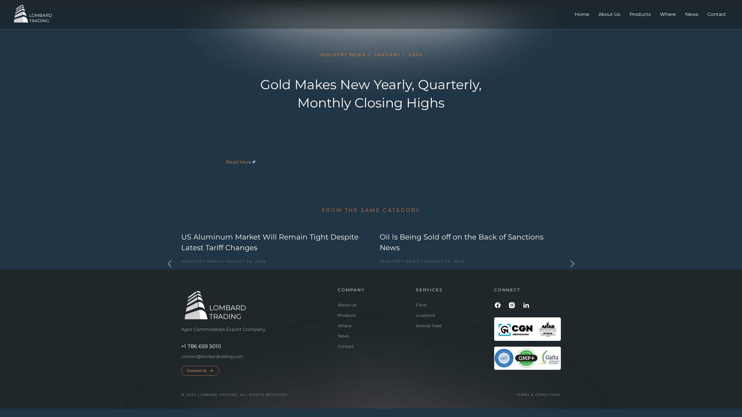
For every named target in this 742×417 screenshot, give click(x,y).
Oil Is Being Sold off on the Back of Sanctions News (461, 242)
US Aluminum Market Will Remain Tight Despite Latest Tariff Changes (270, 242)
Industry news (342, 54)
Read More (238, 162)
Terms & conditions (538, 395)
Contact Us (197, 370)
